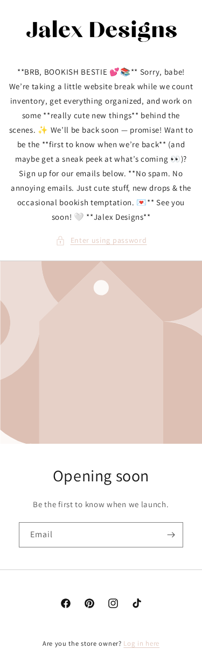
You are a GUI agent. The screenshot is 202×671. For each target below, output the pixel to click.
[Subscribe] (171, 534)
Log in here (141, 643)
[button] (101, 240)
